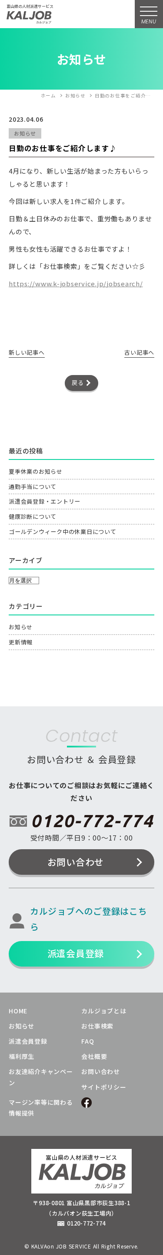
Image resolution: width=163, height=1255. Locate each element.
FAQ (87, 1041)
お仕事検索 (97, 1026)
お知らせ (21, 627)
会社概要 (94, 1056)
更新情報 (21, 642)
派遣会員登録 (75, 953)
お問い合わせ (75, 861)
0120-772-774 (92, 821)
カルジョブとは (103, 1010)
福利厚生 (21, 1056)
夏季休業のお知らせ (36, 471)
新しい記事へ (27, 352)
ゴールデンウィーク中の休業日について (62, 531)
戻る (78, 382)
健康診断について (33, 516)
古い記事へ (139, 352)
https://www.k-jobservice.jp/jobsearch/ (76, 283)
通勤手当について (33, 486)
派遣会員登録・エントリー (44, 501)
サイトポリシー (103, 1087)
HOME (18, 1010)
